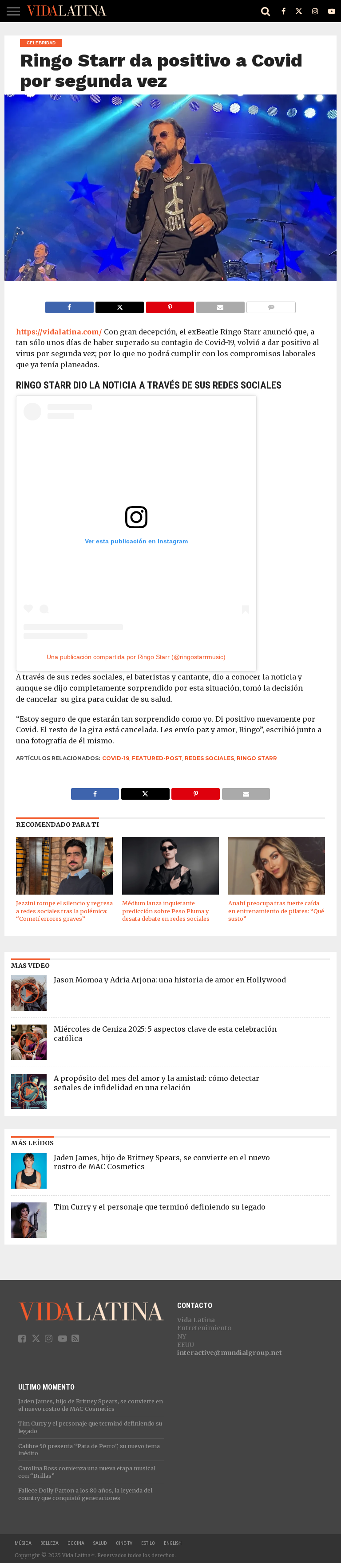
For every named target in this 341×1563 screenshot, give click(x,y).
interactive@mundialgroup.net (229, 1353)
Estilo (148, 1543)
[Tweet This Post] (119, 305)
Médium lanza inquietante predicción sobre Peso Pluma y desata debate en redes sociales (166, 910)
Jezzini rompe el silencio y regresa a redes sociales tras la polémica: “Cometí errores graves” (64, 910)
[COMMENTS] (271, 305)
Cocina (75, 1543)
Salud (100, 1543)
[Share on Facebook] (69, 305)
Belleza (49, 1543)
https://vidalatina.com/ (59, 331)
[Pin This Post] (170, 305)
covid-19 (115, 758)
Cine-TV (124, 1543)
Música (23, 1543)
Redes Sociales (209, 758)
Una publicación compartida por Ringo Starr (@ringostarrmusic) (136, 656)
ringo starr (257, 758)
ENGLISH (173, 1543)
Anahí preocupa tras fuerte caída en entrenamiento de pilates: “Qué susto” (276, 910)
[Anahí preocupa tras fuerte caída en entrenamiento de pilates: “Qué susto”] (276, 892)
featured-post (157, 758)
